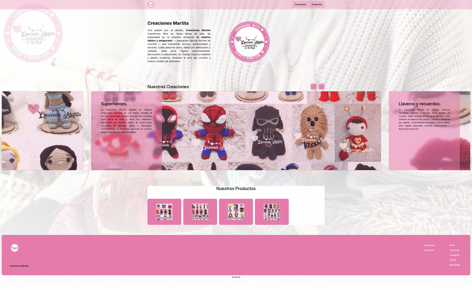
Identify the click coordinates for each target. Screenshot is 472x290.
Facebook (454, 250)
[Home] (161, 4)
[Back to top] (19, 248)
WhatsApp (455, 265)
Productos (317, 4)
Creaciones (300, 4)
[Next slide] (321, 87)
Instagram (455, 255)
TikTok (453, 260)
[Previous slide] (314, 87)
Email (452, 245)
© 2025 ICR (236, 277)
